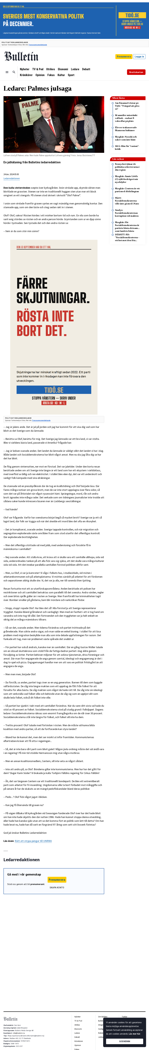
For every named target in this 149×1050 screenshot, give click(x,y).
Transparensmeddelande (38, 45)
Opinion (40, 75)
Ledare (75, 69)
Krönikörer (26, 75)
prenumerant (37, 884)
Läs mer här (134, 1033)
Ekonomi (63, 69)
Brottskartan (136, 72)
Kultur (61, 75)
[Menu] (6, 72)
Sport (71, 75)
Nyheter (24, 69)
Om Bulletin (102, 1016)
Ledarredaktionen (11, 178)
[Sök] (13, 72)
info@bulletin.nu (19, 1033)
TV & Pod (37, 69)
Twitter (124, 1016)
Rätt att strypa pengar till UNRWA (33, 841)
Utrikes (50, 69)
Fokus (51, 75)
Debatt (86, 69)
